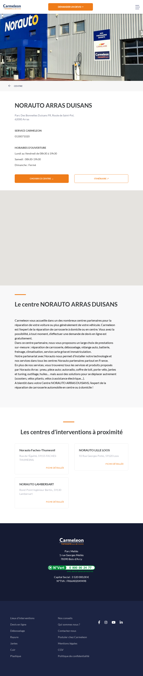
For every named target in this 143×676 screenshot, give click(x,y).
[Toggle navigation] (139, 7)
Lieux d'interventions (22, 618)
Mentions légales (67, 643)
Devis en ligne (18, 624)
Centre (18, 86)
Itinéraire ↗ (101, 178)
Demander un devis (69, 6)
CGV (60, 649)
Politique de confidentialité (73, 656)
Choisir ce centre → (42, 178)
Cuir (12, 649)
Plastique (15, 656)
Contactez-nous (67, 630)
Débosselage (17, 630)
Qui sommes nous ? (69, 624)
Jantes (14, 643)
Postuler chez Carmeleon (72, 637)
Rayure (14, 637)
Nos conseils (65, 618)
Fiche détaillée (55, 467)
